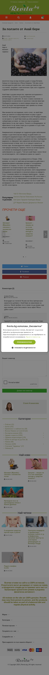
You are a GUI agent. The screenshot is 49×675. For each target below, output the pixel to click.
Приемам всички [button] (24, 342)
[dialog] (24, 337)
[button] (24, 347)
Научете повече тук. (33, 337)
